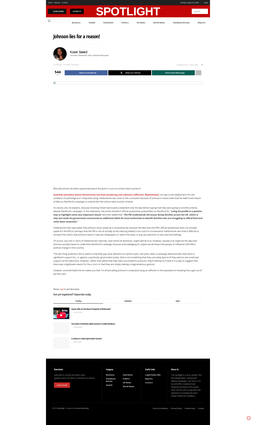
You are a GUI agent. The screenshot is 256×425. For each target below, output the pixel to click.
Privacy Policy (176, 408)
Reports (57, 2)
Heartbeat (108, 22)
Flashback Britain (181, 22)
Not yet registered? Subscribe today (72, 294)
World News (159, 22)
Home (50, 2)
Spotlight (61, 408)
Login (205, 2)
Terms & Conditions (160, 408)
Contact (65, 2)
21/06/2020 (57, 64)
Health (92, 22)
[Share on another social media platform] (198, 72)
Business (76, 22)
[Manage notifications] (249, 418)
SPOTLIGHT (128, 11)
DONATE (77, 11)
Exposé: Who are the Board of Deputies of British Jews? (91, 309)
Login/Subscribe (153, 375)
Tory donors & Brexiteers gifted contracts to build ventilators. (93, 324)
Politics (125, 22)
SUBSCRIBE (58, 11)
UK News (141, 22)
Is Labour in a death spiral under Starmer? (86, 338)
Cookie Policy (190, 408)
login (62, 289)
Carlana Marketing (81, 408)
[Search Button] (205, 11)
